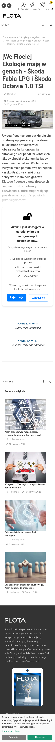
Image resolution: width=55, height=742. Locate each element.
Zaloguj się (38, 297)
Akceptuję (39, 737)
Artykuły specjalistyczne (33, 37)
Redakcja (11, 94)
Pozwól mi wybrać (11, 731)
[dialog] (27, 728)
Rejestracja (16, 297)
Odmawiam (14, 737)
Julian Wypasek (17, 439)
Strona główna (10, 37)
